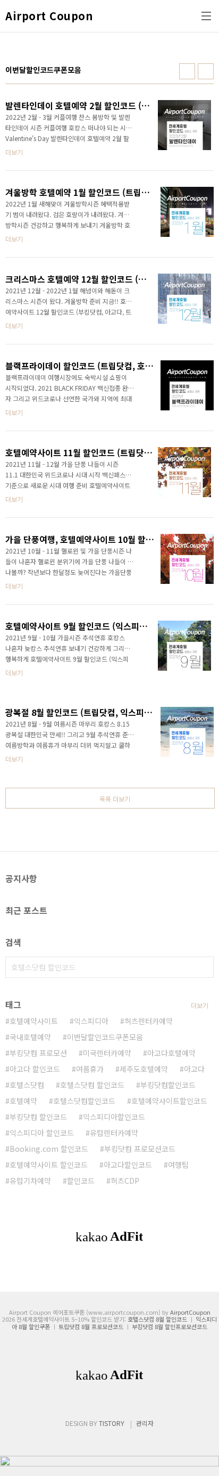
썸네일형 (187, 71)
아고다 (194, 1068)
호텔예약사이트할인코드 (169, 1100)
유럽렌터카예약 (114, 1132)
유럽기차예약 (30, 1180)
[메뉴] (206, 16)
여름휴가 (90, 1068)
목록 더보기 (114, 798)
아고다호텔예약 (171, 1053)
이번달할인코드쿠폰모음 (105, 1037)
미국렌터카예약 (107, 1053)
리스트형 (206, 71)
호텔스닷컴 (27, 1084)
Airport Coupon (48, 16)
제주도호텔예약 (144, 1068)
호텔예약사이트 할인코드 (49, 1164)
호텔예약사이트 (34, 1021)
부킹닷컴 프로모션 (38, 1053)
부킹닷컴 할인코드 (38, 1116)
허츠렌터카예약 (148, 1021)
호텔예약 (23, 1100)
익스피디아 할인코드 (42, 1132)
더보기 (199, 1005)
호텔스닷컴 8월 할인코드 (157, 1319)
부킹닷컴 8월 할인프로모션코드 (169, 1326)
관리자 (145, 1423)
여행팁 (178, 1164)
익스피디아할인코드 (114, 1116)
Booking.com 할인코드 (49, 1148)
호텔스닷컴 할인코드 (92, 1084)
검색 (203, 967)
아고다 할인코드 (35, 1068)
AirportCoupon (190, 1312)
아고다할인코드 (128, 1164)
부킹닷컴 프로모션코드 (139, 1148)
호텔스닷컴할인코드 (84, 1100)
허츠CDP (125, 1180)
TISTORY (111, 1423)
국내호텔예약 (30, 1037)
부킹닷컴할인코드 (168, 1084)
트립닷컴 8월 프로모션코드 (90, 1326)
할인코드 (81, 1180)
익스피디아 (91, 1021)
